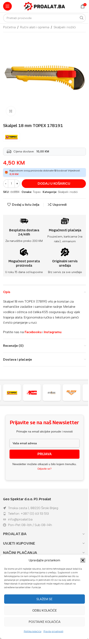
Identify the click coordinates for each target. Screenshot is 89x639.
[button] (83, 560)
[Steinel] (34, 392)
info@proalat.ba (20, 519)
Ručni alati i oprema (34, 27)
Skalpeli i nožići (65, 27)
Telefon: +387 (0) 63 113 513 (28, 513)
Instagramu (52, 332)
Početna (9, 27)
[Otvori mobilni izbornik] (7, 6)
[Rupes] (74, 392)
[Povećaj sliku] (11, 111)
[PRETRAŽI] (81, 18)
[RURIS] (54, 392)
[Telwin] (15, 392)
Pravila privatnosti (53, 631)
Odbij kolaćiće (44, 610)
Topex (37, 192)
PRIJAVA (44, 454)
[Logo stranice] (44, 6)
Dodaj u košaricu (54, 183)
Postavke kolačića (44, 622)
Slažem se (44, 599)
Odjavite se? (44, 468)
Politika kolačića (32, 631)
